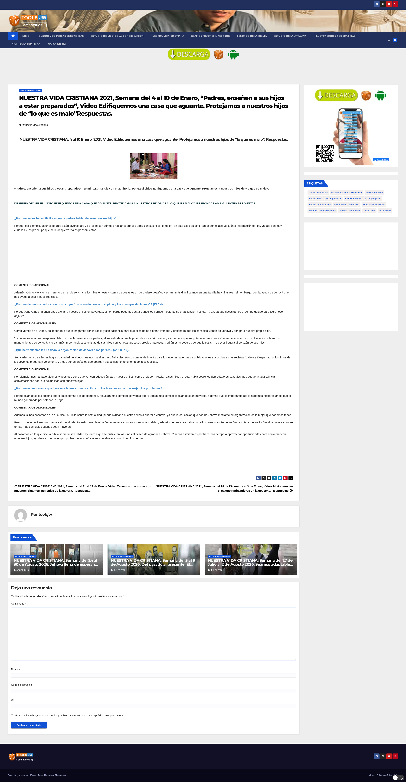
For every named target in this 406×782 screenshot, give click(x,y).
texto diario (385, 210)
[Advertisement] (109, 257)
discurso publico (374, 192)
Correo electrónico (22, 684)
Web (13, 700)
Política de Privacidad (387, 775)
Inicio (26, 36)
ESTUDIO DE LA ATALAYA (290, 36)
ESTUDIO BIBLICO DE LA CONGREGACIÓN (117, 36)
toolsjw (45, 514)
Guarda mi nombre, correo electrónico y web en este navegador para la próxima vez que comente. (70, 715)
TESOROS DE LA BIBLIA (252, 36)
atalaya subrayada (318, 192)
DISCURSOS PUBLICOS (25, 44)
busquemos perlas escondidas (346, 192)
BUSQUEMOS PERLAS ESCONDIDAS (61, 36)
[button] (389, 40)
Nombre (16, 669)
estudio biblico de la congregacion (363, 198)
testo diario (369, 210)
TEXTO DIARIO (56, 44)
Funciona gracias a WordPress (22, 775)
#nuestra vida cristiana (35, 125)
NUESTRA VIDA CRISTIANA (167, 36)
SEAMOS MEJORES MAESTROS (210, 36)
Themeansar (60, 775)
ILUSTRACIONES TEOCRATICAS (335, 36)
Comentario (18, 603)
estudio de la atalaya (320, 204)
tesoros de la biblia (349, 210)
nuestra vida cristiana (374, 204)
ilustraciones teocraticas (346, 204)
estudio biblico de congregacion (325, 198)
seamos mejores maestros (322, 210)
